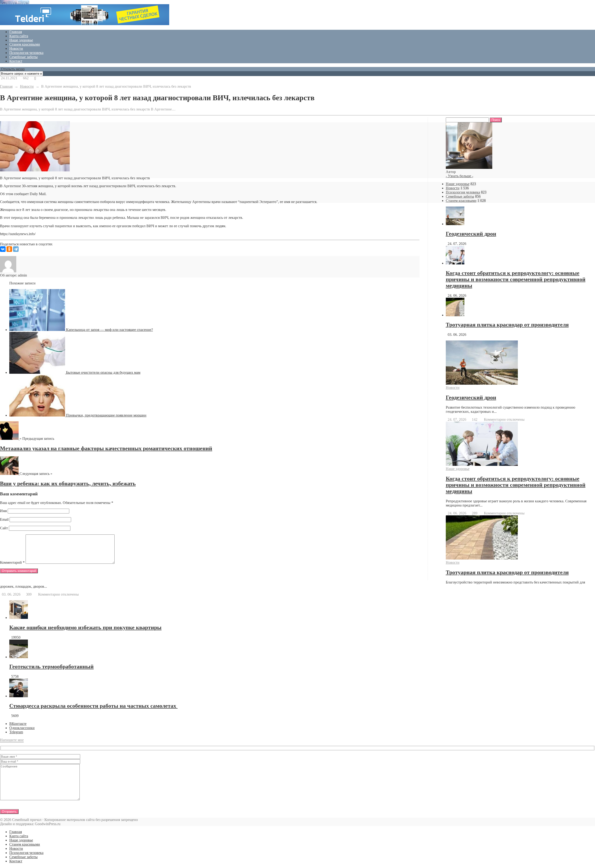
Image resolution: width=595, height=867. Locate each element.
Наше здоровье (21, 40)
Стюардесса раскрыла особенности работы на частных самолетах (93, 706)
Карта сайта (18, 36)
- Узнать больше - (459, 176)
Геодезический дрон (471, 234)
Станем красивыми (24, 44)
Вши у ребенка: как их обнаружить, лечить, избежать (68, 483)
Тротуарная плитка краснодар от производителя (507, 325)
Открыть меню (12, 69)
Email (4, 519)
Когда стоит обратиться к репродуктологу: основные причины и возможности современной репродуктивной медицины (515, 279)
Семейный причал (14, 2)
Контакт (15, 61)
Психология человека (26, 53)
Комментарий (12, 562)
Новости (16, 48)
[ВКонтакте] (3, 249)
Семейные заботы (23, 57)
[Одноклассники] (9, 249)
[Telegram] (16, 249)
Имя (3, 511)
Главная (15, 32)
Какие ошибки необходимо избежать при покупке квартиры (85, 627)
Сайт (4, 528)
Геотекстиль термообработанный (51, 667)
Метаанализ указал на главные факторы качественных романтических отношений (106, 448)
